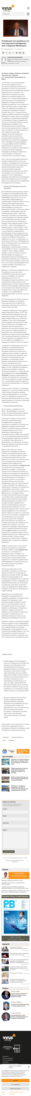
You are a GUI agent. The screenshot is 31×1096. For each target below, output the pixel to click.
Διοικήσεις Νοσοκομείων (17, 737)
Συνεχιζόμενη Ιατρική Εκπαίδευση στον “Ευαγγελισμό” (15, 861)
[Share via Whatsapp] (13, 52)
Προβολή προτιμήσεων (15, 1088)
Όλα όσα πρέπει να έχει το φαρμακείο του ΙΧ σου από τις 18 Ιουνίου (19, 954)
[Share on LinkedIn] (9, 52)
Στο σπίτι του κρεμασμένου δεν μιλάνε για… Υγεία (15, 857)
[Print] (23, 52)
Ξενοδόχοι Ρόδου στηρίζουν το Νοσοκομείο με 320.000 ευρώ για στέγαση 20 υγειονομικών (18, 981)
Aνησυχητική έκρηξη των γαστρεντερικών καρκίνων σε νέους (19, 947)
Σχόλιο (5, 830)
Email (5, 816)
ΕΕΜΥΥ (4, 740)
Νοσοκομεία (11, 740)
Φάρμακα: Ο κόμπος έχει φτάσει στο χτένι (12, 880)
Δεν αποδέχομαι (15, 1084)
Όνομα (5, 809)
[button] (29, 1067)
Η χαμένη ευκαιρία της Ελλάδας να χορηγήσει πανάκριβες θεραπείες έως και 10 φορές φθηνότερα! (15, 887)
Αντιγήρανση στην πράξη (16, 973)
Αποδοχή (15, 1080)
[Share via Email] (20, 52)
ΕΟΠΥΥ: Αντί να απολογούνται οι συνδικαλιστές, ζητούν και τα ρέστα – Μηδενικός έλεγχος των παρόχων (15, 891)
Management (6, 737)
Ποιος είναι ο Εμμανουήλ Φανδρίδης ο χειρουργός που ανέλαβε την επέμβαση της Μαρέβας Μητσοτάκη (19, 961)
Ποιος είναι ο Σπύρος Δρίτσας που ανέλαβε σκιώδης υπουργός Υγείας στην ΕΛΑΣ (18, 968)
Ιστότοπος (6, 823)
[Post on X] (6, 52)
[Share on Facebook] (3, 52)
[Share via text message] (16, 52)
